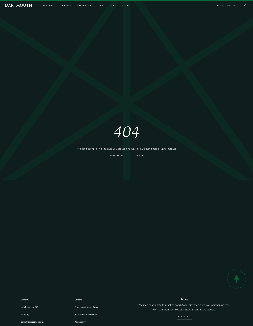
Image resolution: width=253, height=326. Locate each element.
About (101, 5)
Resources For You (225, 5)
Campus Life (84, 5)
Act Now (183, 317)
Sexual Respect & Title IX (32, 322)
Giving (126, 5)
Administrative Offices (31, 307)
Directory (25, 314)
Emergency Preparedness (86, 307)
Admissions (46, 5)
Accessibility (80, 322)
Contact (24, 299)
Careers (78, 299)
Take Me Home (118, 156)
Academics (65, 5)
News (113, 5)
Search (138, 156)
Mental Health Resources (86, 314)
